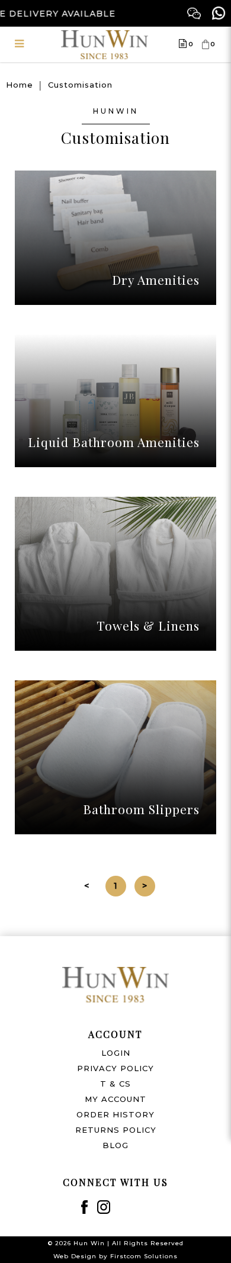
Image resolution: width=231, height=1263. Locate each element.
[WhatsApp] (219, 13)
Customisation (80, 84)
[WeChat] (194, 13)
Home (19, 84)
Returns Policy (115, 1130)
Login (115, 1053)
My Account (115, 1099)
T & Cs (115, 1083)
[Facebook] (84, 1207)
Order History (115, 1114)
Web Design (75, 1256)
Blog (115, 1145)
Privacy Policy (115, 1068)
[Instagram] (104, 1207)
